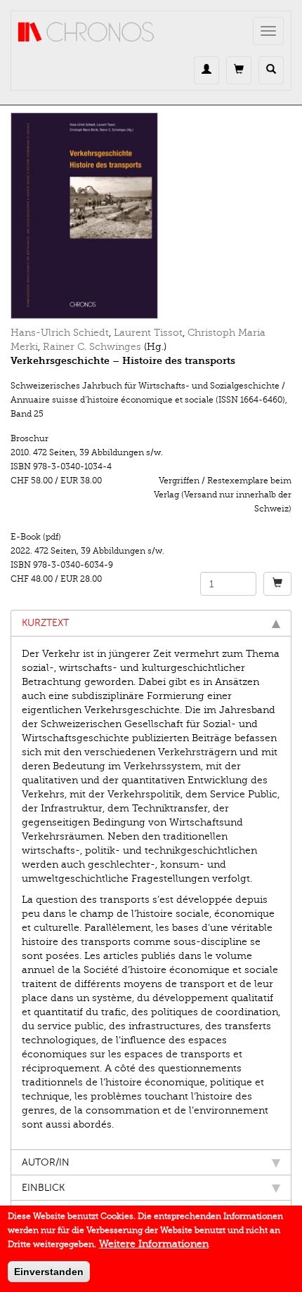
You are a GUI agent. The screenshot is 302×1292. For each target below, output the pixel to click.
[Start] (86, 32)
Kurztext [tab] (45, 623)
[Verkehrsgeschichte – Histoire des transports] (151, 215)
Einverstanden (49, 1271)
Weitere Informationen (154, 1244)
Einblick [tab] (43, 1187)
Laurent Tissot (148, 332)
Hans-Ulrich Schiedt (60, 332)
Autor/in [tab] (46, 1162)
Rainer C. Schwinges (92, 346)
